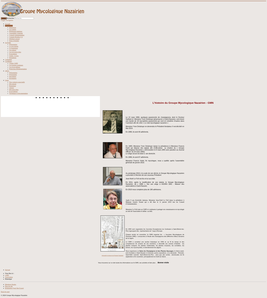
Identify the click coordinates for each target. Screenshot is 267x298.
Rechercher (10, 18)
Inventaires (12, 78)
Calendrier (8, 59)
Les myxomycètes (15, 52)
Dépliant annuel (14, 39)
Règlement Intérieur (15, 31)
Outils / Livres (14, 56)
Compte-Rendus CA (16, 37)
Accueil (7, 24)
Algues (11, 88)
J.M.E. (7, 71)
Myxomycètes (13, 90)
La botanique (13, 48)
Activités (8, 43)
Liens (7, 80)
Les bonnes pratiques (16, 65)
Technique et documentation (18, 93)
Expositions (13, 54)
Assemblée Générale (16, 33)
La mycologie (13, 46)
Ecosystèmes (13, 91)
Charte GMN (13, 63)
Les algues (12, 50)
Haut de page (5, 292)
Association (9, 26)
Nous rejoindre (14, 41)
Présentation (13, 44)
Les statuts (12, 29)
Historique (12, 28)
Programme (13, 75)
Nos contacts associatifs (17, 82)
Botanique (12, 86)
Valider (4, 18)
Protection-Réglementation (18, 69)
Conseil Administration (16, 35)
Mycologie (12, 84)
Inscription (12, 76)
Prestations (12, 58)
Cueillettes (8, 61)
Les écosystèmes (14, 67)
